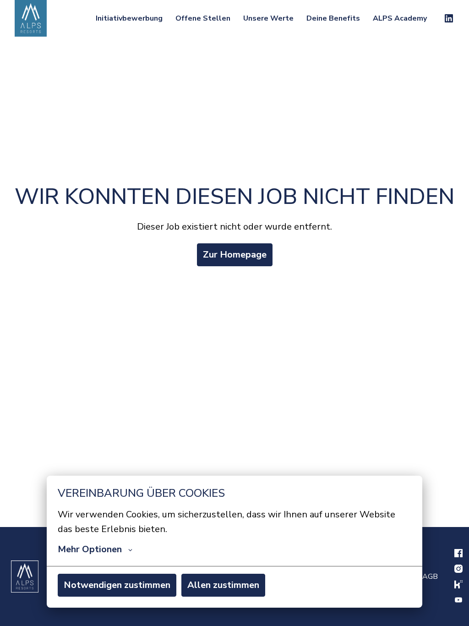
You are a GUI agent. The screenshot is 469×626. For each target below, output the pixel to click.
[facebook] (458, 553)
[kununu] (458, 584)
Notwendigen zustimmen (117, 585)
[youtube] (458, 600)
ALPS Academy (400, 18)
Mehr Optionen (90, 549)
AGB (430, 576)
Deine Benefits (333, 18)
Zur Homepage (235, 254)
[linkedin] (449, 18)
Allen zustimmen (223, 585)
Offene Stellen (202, 18)
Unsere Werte (268, 18)
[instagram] (458, 569)
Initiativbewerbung (129, 18)
